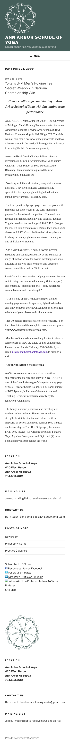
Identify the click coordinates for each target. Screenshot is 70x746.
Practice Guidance (16, 550)
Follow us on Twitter (20, 572)
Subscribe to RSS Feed (18, 564)
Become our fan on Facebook (25, 568)
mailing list (21, 498)
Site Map (10, 589)
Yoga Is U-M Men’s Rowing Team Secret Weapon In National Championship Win (30, 88)
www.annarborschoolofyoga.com (28, 329)
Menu (37, 55)
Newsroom (11, 536)
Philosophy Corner (16, 543)
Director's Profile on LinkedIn (25, 576)
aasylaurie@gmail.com (51, 516)
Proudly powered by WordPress (22, 737)
